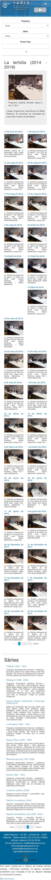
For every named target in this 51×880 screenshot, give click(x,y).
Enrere (14, 644)
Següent (36, 644)
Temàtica (25, 21)
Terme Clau (25, 41)
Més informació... (7, 878)
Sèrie (25, 31)
